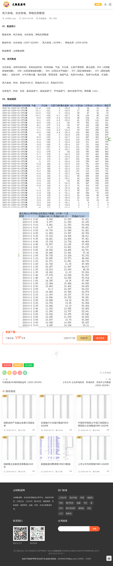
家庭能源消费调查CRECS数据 (55, 464)
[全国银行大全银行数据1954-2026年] (56, 407)
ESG (61, 508)
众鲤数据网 (14, 4)
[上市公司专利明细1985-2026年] (94, 448)
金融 (78, 503)
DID (85, 503)
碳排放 (81, 508)
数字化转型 (70, 508)
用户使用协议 (31, 551)
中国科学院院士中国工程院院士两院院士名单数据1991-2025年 (93, 424)
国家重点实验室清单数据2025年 (18, 465)
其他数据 (42, 18)
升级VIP (84, 338)
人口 (61, 513)
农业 (89, 508)
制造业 (69, 513)
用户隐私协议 (19, 551)
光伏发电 (7, 365)
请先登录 (100, 338)
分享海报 (106, 372)
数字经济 (69, 503)
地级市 (90, 497)
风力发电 (28, 365)
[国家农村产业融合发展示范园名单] (19, 407)
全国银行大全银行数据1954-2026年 (55, 424)
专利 (61, 503)
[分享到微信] (4, 372)
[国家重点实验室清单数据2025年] (19, 448)
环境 (82, 497)
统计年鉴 (73, 497)
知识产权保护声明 (29, 559)
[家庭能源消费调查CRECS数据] (56, 448)
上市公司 (62, 497)
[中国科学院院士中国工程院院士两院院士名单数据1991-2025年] (94, 407)
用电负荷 (17, 365)
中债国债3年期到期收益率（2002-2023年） (22, 382)
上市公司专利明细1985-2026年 (93, 464)
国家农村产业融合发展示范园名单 (19, 424)
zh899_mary (10, 18)
